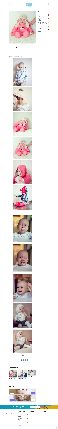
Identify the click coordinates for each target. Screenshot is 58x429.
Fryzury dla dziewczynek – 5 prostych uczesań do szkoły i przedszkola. (12, 379)
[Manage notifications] (56, 427)
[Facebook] (9, 4)
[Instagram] (11, 4)
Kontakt (31, 413)
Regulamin (31, 415)
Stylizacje (23, 355)
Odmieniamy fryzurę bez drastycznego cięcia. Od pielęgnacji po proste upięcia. (31, 377)
